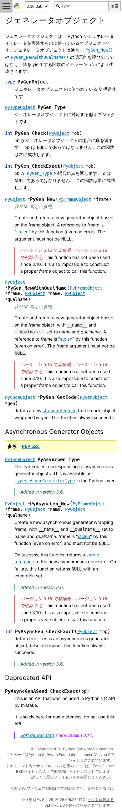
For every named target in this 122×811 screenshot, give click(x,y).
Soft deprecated (37, 735)
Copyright (43, 749)
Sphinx (50, 805)
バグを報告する (101, 799)
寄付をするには (101, 788)
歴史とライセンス (61, 777)
